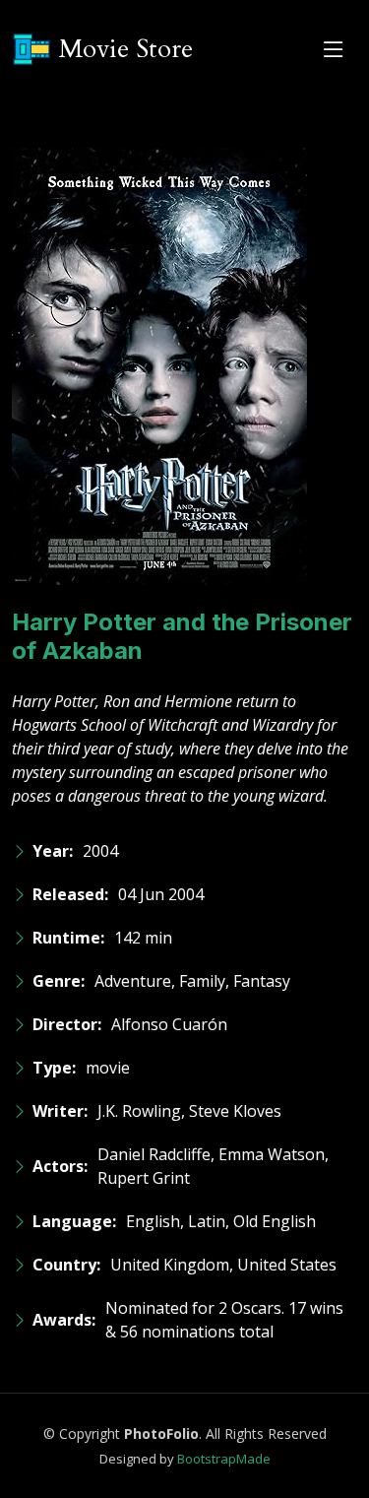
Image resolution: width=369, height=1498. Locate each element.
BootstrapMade (224, 1458)
